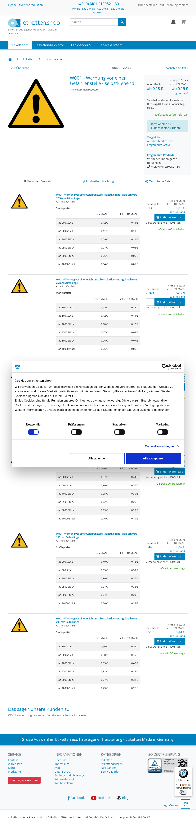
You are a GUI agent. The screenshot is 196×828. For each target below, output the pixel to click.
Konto (12, 768)
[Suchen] (122, 22)
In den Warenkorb (171, 217)
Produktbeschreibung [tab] (99, 181)
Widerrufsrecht (64, 779)
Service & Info (109, 45)
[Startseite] (10, 59)
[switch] (76, 432)
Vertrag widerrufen (24, 780)
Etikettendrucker (48, 45)
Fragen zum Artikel (159, 145)
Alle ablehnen (97, 458)
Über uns (60, 760)
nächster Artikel (176, 68)
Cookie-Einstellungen (159, 446)
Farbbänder (80, 45)
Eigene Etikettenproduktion (25, 5)
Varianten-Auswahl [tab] (38, 181)
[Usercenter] (173, 21)
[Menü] (190, 769)
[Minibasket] (183, 21)
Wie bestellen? (64, 783)
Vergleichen (154, 137)
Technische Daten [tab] (160, 181)
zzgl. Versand (180, 93)
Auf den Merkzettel (159, 141)
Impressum (62, 764)
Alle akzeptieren (153, 458)
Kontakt (13, 760)
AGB (57, 768)
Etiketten (19, 45)
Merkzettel (15, 771)
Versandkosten (178, 805)
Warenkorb (15, 764)
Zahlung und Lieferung (69, 775)
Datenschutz (63, 771)
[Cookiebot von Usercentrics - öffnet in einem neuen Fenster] (164, 367)
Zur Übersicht (19, 68)
